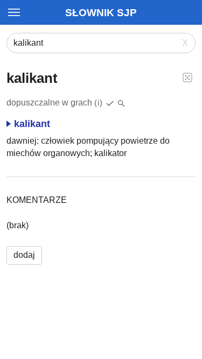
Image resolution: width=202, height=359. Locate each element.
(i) (98, 102)
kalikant (32, 123)
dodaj (24, 254)
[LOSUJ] (187, 77)
